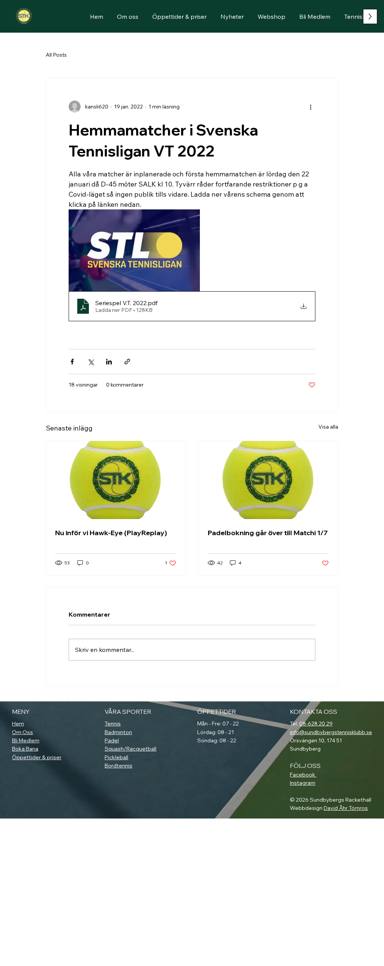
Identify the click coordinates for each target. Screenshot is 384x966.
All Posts (56, 54)
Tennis (113, 723)
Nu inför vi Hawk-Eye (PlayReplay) (111, 532)
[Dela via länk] (127, 361)
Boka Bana (25, 748)
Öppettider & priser (37, 757)
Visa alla (328, 426)
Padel (112, 740)
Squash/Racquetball (130, 748)
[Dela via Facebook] (72, 361)
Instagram (302, 782)
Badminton (118, 732)
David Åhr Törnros (346, 808)
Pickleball (116, 757)
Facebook (303, 774)
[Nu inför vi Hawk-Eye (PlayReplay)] (115, 480)
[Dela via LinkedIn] (108, 361)
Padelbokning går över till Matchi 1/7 (268, 532)
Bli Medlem (25, 740)
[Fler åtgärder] (310, 106)
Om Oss (22, 732)
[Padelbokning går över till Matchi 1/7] (268, 480)
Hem (18, 723)
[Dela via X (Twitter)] (90, 361)
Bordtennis (118, 765)
